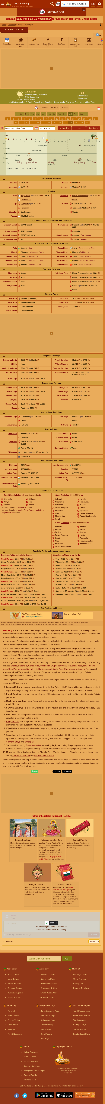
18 (16, 122)
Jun (49, 114)
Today (79, 128)
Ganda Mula (33, 666)
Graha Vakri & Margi (49, 993)
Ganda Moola (59, 102)
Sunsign (13, 277)
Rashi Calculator (31, 1061)
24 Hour (54, 107)
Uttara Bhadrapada (80, 196)
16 (90, 119)
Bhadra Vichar (14, 1020)
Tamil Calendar (79, 1020)
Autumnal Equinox (15, 993)
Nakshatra (64, 196)
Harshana (25, 208)
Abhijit (14, 364)
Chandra (10, 742)
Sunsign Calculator (32, 1066)
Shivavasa (12, 452)
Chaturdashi (26, 200)
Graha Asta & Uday (48, 988)
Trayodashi (25, 196)
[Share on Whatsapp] (34, 771)
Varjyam (13, 400)
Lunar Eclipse (13, 979)
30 (82, 122)
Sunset (65, 183)
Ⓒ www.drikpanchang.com (68, 1070)
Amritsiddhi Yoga (47, 1015)
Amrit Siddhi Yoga (55, 669)
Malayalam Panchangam (35, 1070)
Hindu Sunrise (30, 1057)
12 (68, 119)
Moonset (64, 187)
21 (32, 122)
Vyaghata (25, 204)
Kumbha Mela (30, 1080)
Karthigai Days (79, 1025)
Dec (81, 114)
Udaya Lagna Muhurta (62, 555)
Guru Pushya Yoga (16, 669)
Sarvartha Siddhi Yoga (36, 669)
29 (76, 122)
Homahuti (12, 434)
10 (57, 119)
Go (66, 959)
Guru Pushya (46, 1034)
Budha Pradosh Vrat (36, 102)
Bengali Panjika (30, 1075)
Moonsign (12, 273)
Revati (75, 200)
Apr (38, 114)
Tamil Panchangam (81, 1011)
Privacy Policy (68, 1072)
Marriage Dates (80, 974)
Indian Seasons (30, 1052)
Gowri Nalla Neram (81, 1015)
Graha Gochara (47, 997)
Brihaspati (29, 742)
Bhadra (14, 666)
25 (54, 122)
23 (43, 122)
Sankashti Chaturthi (21, 755)
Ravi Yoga (70, 102)
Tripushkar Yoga (75, 666)
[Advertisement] (52, 68)
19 (21, 122)
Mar (32, 114)
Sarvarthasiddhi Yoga (49, 1011)
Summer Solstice (15, 988)
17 (95, 119)
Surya (17, 742)
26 (60, 122)
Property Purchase (81, 988)
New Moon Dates (47, 979)
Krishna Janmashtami (44, 755)
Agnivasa (13, 442)
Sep (65, 114)
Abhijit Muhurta (12, 721)
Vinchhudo (45, 666)
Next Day (93, 128)
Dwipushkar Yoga (59, 666)
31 (87, 122)
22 (38, 122)
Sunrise (13, 183)
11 (62, 119)
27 (65, 122)
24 (49, 122)
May (43, 114)
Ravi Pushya (45, 1029)
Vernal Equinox (14, 983)
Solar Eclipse (13, 974)
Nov (75, 114)
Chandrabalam (15, 495)
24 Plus (64, 107)
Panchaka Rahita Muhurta (12, 555)
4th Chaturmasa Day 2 (18, 102)
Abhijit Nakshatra (15, 1034)
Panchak (11, 1011)
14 (79, 119)
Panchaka (49, 102)
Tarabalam (65, 495)
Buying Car (78, 983)
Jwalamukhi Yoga (82, 669)
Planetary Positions (48, 983)
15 (84, 119)
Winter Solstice (14, 997)
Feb (27, 114)
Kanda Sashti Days (81, 1034)
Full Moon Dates (47, 974)
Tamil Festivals (79, 1029)
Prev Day (64, 128)
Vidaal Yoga (89, 102)
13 (73, 119)
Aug (59, 114)
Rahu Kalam (11, 387)
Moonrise (13, 187)
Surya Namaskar (33, 745)
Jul (54, 114)
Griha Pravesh (79, 979)
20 (27, 122)
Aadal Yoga (79, 102)
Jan (21, 114)
